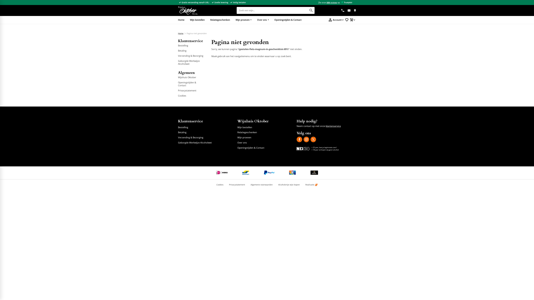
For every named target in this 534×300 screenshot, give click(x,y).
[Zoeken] (311, 10)
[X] (313, 139)
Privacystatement (237, 185)
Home (180, 33)
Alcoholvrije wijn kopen (289, 185)
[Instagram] (306, 139)
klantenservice (333, 126)
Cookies (219, 185)
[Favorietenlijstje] (346, 20)
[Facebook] (299, 139)
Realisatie (309, 185)
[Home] (187, 10)
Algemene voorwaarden (262, 185)
